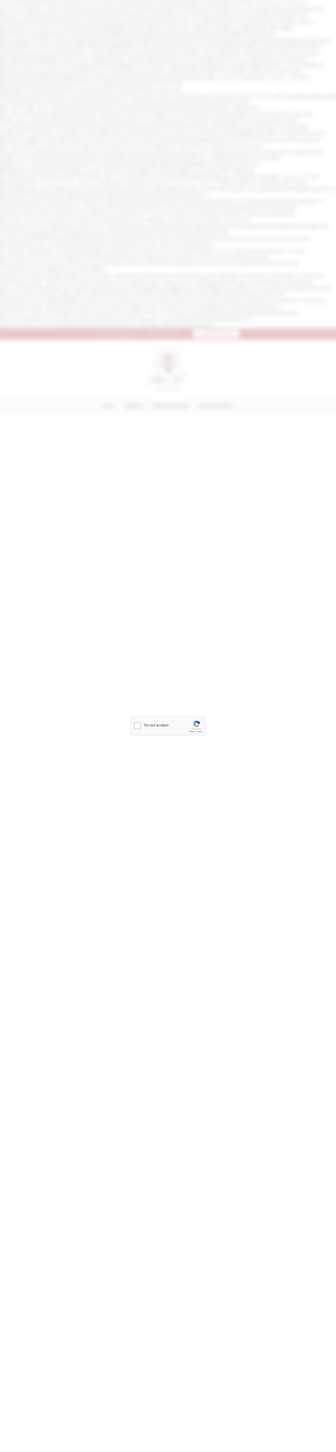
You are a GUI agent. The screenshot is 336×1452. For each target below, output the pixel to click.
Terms (199, 731)
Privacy (192, 731)
